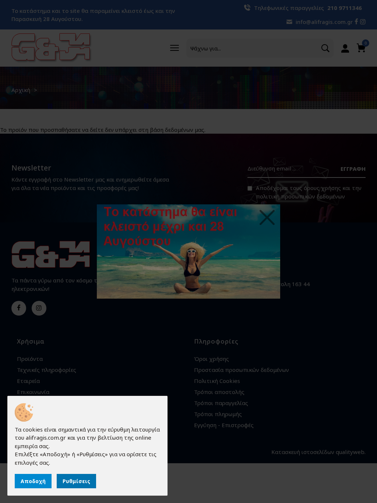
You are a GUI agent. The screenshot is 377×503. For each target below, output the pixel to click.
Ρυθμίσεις (76, 481)
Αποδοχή (33, 481)
